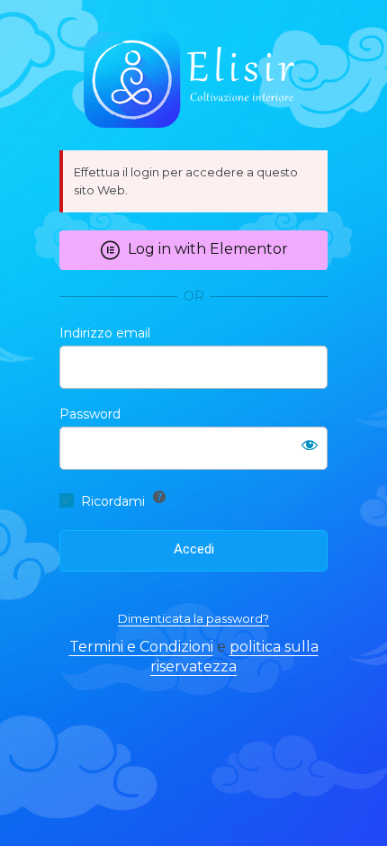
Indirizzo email (104, 333)
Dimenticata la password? (193, 618)
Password (90, 414)
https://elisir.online (193, 80)
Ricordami (113, 501)
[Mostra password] (310, 445)
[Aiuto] (159, 497)
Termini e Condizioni (141, 646)
